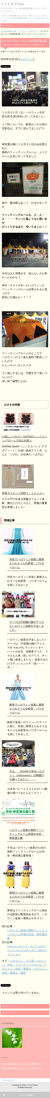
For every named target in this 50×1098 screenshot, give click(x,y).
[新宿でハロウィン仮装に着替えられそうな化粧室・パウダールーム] (18, 886)
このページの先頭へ (26, 1095)
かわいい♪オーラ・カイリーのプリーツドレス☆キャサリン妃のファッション (27, 950)
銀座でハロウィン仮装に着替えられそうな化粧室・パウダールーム (26, 708)
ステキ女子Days (12, 4)
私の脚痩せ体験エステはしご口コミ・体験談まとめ (22, 1064)
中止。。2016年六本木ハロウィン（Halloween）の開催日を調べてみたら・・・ (27, 775)
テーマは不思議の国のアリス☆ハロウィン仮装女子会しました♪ (26, 626)
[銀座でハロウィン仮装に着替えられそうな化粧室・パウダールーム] (18, 698)
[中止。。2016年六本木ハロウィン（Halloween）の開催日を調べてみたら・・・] (18, 764)
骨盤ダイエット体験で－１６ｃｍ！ (23, 493)
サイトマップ (9, 1080)
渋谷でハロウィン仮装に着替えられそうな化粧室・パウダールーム (26, 563)
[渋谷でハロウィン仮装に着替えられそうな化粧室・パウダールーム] (18, 552)
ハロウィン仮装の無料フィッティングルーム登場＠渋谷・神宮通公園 (26, 834)
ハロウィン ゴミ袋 (22, 960)
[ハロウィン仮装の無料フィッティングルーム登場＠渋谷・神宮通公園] (18, 823)
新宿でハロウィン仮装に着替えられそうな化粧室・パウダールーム (26, 896)
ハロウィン (26, 59)
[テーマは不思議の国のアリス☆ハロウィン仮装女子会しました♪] (18, 615)
